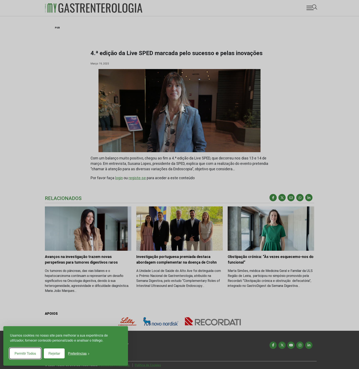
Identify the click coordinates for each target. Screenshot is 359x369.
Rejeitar (54, 353)
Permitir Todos (25, 353)
